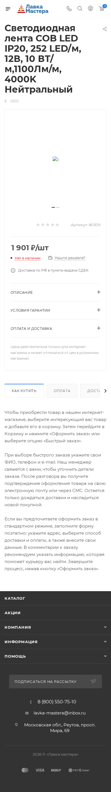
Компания (18, 627)
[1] (55, 160)
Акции (13, 612)
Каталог (15, 598)
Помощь (15, 656)
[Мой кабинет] (90, 9)
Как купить (24, 391)
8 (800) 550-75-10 (57, 702)
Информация (21, 641)
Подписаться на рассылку (46, 682)
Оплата (62, 391)
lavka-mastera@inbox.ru (60, 713)
